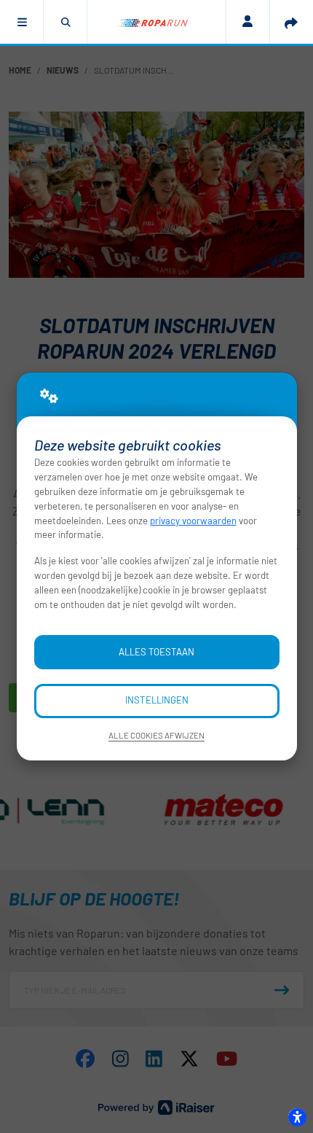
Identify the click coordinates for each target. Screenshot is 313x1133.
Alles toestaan (156, 652)
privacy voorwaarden (193, 520)
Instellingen (157, 700)
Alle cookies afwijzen (156, 735)
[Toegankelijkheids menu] (297, 1117)
